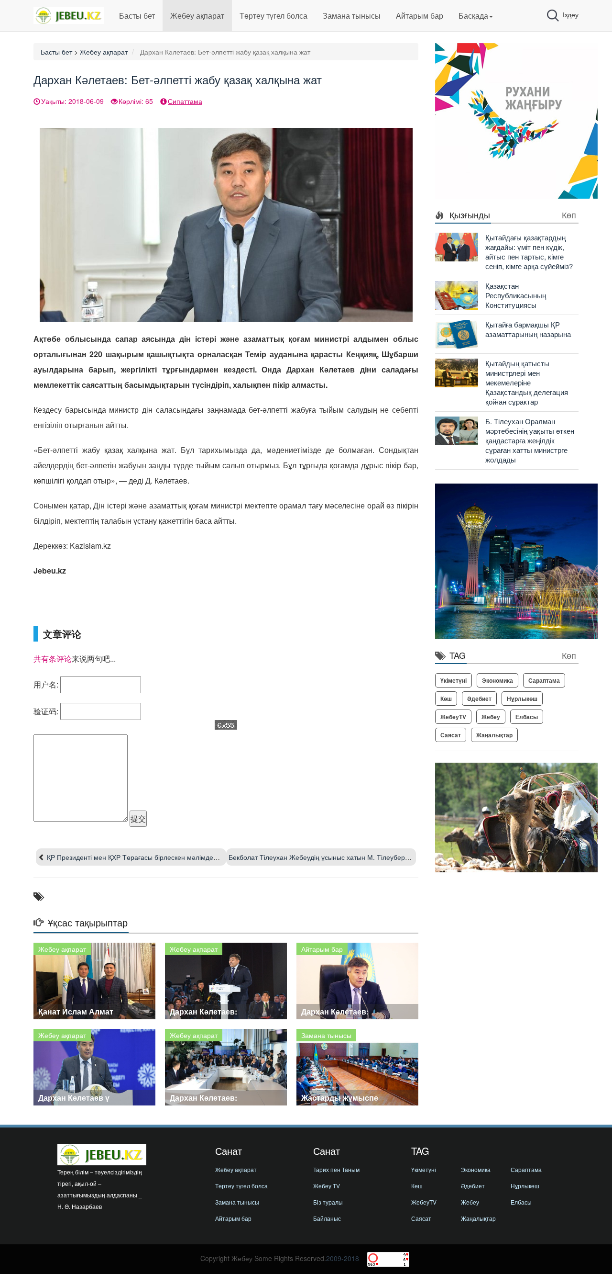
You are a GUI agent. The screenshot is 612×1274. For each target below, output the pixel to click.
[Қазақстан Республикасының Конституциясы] (456, 294)
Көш (446, 698)
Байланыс (327, 1218)
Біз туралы (328, 1202)
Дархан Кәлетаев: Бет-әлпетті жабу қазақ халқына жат (177, 79)
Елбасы (526, 716)
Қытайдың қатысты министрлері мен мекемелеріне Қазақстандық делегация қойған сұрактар (526, 382)
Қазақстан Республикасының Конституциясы (515, 295)
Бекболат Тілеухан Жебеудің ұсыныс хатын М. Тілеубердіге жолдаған (338, 857)
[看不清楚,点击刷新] (226, 725)
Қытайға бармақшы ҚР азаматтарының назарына (528, 329)
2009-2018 (342, 1258)
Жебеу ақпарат (197, 15)
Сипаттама (185, 101)
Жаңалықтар (494, 735)
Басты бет (137, 15)
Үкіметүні (453, 680)
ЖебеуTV (453, 716)
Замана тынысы (352, 15)
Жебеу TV (326, 1186)
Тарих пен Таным (336, 1169)
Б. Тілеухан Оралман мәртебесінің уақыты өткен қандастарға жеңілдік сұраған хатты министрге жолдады (529, 440)
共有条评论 (52, 658)
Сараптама (544, 680)
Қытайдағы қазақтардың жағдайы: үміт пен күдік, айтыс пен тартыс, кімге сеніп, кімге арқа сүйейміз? (529, 251)
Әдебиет (479, 698)
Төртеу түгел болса (273, 15)
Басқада (473, 15)
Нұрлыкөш (522, 698)
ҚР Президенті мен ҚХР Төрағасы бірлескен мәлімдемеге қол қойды (154, 857)
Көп (569, 214)
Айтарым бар (419, 15)
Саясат (450, 735)
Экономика (497, 680)
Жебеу (490, 716)
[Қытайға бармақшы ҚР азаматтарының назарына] (456, 333)
